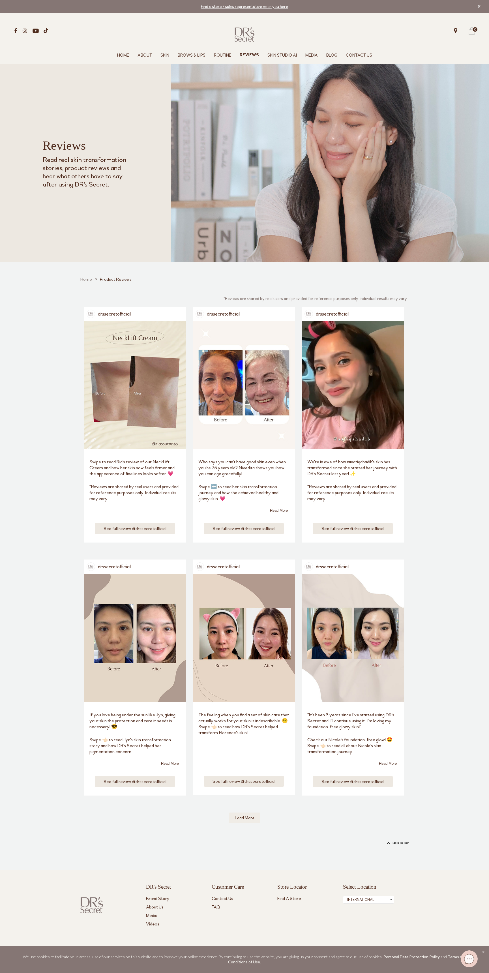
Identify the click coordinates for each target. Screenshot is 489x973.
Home (86, 279)
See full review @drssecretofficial (135, 528)
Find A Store (289, 898)
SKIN (164, 55)
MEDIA (311, 55)
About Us (155, 907)
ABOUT (145, 55)
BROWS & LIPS (191, 55)
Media (151, 915)
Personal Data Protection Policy (411, 956)
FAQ (216, 907)
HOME (123, 55)
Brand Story (157, 898)
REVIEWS (249, 55)
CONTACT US (359, 55)
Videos (152, 924)
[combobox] (368, 900)
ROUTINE (222, 55)
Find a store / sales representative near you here (244, 6)
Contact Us (222, 898)
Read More (279, 510)
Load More (244, 817)
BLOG (331, 55)
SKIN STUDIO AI (282, 55)
